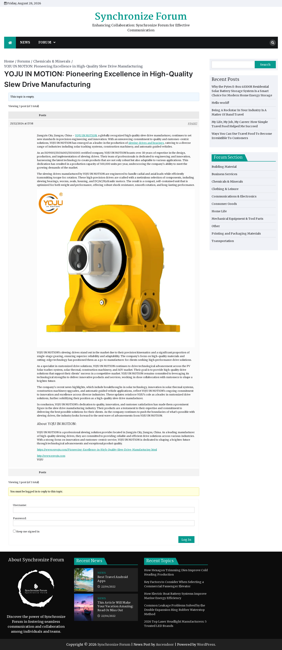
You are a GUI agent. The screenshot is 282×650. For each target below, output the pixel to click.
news (25, 42)
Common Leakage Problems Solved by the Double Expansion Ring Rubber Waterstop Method (174, 610)
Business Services (224, 174)
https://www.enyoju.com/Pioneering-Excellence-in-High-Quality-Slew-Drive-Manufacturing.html (97, 449)
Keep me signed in (27, 531)
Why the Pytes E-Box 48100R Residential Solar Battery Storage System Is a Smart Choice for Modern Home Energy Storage (242, 91)
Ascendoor (165, 644)
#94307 (192, 123)
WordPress (206, 644)
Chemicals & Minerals (227, 181)
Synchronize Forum (141, 17)
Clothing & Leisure (225, 189)
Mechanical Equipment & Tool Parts (237, 219)
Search (265, 64)
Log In (186, 539)
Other (216, 226)
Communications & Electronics (234, 196)
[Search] (273, 43)
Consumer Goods (224, 204)
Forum (44, 42)
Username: (20, 505)
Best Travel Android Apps (112, 579)
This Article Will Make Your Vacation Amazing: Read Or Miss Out (115, 606)
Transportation (223, 241)
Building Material (224, 167)
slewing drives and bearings (146, 142)
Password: (19, 518)
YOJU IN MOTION (86, 135)
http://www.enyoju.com (51, 455)
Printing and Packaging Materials (236, 233)
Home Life (219, 211)
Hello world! (220, 103)
